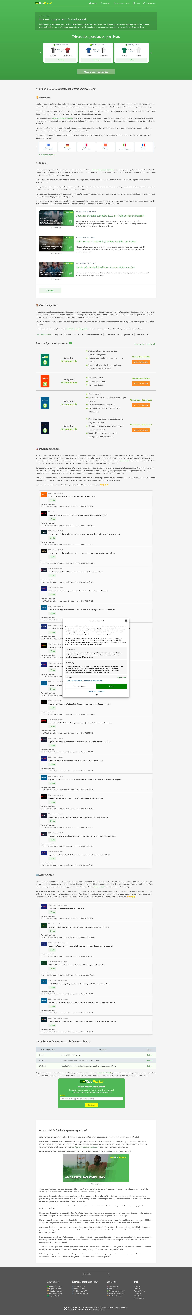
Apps (138, 3)
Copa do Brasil (54, 1296)
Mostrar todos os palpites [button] (96, 71)
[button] (126, 621)
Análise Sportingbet (81, 1293)
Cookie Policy (139, 1298)
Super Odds (151, 3)
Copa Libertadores (55, 1289)
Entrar (149, 1055)
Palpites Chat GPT (48, 154)
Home (94, 3)
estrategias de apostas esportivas (84, 1147)
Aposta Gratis (99, 887)
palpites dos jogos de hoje (62, 118)
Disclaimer (138, 1296)
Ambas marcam (114, 1286)
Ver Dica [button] (61, 60)
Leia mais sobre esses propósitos (93, 680)
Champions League (56, 1293)
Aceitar (111, 686)
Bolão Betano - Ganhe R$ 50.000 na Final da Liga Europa (106, 241)
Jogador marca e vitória (117, 1291)
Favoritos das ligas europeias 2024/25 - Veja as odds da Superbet (110, 215)
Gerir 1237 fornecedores (74, 680)
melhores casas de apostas (77, 329)
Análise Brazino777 (81, 1291)
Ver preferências (80, 686)
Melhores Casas (122, 3)
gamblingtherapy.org (97, 1309)
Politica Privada (139, 1291)
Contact (137, 1289)
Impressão (101, 691)
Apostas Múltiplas (115, 1296)
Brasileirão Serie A (55, 1286)
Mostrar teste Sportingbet (141, 400)
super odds (124, 461)
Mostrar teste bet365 (141, 356)
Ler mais (50, 290)
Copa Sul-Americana (56, 1291)
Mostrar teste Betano (141, 378)
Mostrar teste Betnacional (141, 424)
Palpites (106, 3)
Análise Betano (79, 1289)
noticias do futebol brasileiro (103, 170)
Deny (96, 694)
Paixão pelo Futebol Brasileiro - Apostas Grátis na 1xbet (105, 267)
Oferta (52, 500)
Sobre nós (137, 1286)
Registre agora (141, 362)
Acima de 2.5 (113, 1289)
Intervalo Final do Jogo (117, 1293)
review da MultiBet (104, 1073)
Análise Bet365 (79, 1286)
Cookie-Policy (92, 691)
